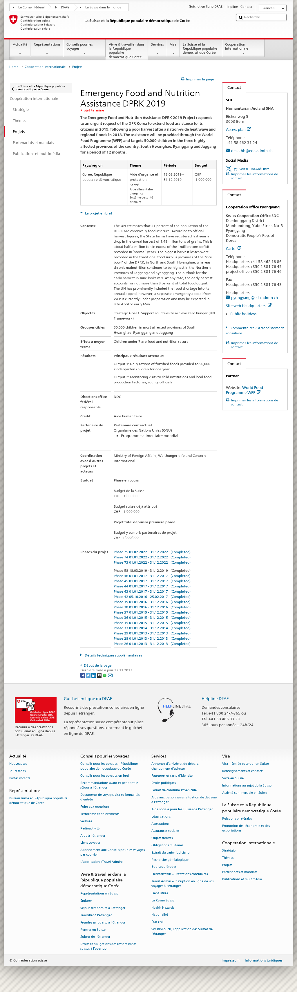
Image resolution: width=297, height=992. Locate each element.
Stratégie (229, 850)
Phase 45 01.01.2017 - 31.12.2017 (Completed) (152, 581)
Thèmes (227, 858)
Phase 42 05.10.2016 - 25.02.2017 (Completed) (152, 596)
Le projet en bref (98, 213)
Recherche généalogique (170, 860)
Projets (227, 865)
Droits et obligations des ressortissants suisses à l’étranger (108, 946)
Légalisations (161, 816)
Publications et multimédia (242, 879)
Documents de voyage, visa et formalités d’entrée (110, 797)
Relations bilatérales (237, 818)
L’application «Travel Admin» (102, 862)
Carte (231, 248)
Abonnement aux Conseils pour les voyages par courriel (112, 852)
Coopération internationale (236, 46)
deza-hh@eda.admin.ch (252, 150)
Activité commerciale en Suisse (244, 793)
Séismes (86, 821)
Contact (231, 87)
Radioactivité (89, 828)
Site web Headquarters (246, 305)
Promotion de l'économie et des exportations (246, 828)
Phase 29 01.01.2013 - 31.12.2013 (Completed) (152, 633)
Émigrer (86, 901)
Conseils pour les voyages (79, 46)
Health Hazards (162, 908)
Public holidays (243, 313)
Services (157, 44)
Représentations (47, 44)
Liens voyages (90, 843)
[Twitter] (88, 675)
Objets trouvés (162, 838)
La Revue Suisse (162, 900)
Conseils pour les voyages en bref (104, 776)
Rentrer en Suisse (93, 930)
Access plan (236, 129)
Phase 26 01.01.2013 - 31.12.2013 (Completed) (152, 643)
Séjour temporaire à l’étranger (102, 908)
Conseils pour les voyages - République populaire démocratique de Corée (109, 766)
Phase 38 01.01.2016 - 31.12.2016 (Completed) (152, 607)
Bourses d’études (163, 867)
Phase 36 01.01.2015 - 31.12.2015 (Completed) (152, 617)
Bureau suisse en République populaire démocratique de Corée (38, 801)
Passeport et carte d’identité (172, 776)
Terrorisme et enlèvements (99, 814)
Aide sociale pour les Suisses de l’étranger (182, 809)
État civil (157, 922)
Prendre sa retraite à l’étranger (102, 922)
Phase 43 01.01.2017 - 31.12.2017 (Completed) (152, 591)
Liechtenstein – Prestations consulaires (179, 874)
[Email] (110, 675)
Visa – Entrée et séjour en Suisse (245, 764)
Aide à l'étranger (92, 836)
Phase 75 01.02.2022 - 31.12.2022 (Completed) (152, 552)
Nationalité (159, 915)
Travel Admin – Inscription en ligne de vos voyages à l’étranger (182, 883)
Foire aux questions (94, 807)
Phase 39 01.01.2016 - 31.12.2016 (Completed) (152, 602)
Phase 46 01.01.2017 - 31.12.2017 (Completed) (152, 576)
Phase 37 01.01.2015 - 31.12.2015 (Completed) (152, 612)
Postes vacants (19, 778)
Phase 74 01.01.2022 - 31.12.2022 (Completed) (152, 557)
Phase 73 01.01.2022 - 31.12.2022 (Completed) (152, 562)
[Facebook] (83, 675)
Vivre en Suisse (233, 778)
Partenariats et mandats (239, 872)
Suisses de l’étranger (95, 937)
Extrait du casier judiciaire (170, 852)
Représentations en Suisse (99, 894)
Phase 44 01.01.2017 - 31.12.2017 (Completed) (152, 586)
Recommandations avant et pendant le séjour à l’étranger (109, 785)
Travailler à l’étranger (96, 915)
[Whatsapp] (105, 675)
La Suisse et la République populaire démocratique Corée (200, 48)
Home (13, 67)
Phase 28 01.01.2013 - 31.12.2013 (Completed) (152, 638)
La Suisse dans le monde (103, 7)
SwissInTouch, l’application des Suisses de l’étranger (182, 931)
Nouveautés (18, 764)
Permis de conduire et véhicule (174, 790)
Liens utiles (159, 893)
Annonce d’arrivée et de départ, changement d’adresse (175, 766)
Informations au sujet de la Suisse (246, 785)
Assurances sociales (165, 831)
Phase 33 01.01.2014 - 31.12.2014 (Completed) (152, 628)
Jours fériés (17, 771)
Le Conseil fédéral (31, 7)
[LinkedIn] (94, 675)
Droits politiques (163, 783)
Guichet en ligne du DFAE (88, 698)
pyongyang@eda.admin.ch (254, 297)
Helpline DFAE (215, 698)
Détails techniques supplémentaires (113, 655)
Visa (173, 44)
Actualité (20, 44)
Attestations (160, 824)
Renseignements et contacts (242, 771)
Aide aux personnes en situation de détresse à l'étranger (184, 800)
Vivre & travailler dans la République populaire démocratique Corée (126, 50)
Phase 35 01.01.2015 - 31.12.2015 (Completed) (152, 623)
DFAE (65, 7)
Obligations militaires (167, 845)
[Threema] (99, 675)
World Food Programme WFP (244, 390)
